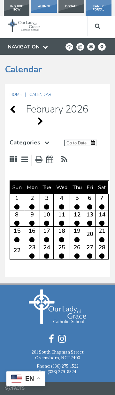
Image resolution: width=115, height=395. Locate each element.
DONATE (71, 6)
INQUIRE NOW (16, 7)
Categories (25, 142)
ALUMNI (44, 6)
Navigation (24, 46)
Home (16, 95)
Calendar (40, 95)
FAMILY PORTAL (98, 7)
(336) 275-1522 (65, 366)
